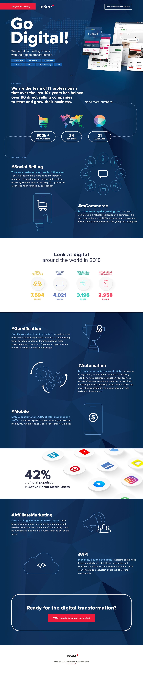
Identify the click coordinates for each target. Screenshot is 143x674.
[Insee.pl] (71, 664)
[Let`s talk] (71, 618)
